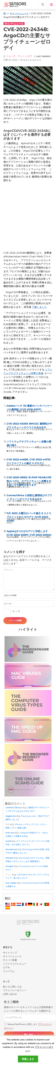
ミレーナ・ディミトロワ (19, 56)
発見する (7, 947)
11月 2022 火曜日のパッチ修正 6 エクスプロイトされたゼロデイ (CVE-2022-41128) (29, 514)
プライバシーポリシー (14, 990)
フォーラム (9, 971)
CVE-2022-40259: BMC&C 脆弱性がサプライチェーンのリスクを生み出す (29, 424)
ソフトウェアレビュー (14, 963)
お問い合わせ (10, 993)
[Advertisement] (28, 220)
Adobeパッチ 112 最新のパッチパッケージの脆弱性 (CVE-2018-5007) (29, 407)
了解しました (39, 307)
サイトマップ (10, 952)
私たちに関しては (12, 986)
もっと (6, 981)
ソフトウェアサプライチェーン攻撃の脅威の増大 (29, 442)
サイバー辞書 (10, 959)
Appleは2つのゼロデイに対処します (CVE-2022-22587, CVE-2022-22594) (29, 532)
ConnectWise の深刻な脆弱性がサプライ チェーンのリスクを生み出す (29, 496)
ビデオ (6, 967)
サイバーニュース (19, 13)
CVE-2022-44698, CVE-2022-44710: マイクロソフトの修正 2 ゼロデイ (29, 460)
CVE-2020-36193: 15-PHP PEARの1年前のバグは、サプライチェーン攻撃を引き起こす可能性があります (29, 478)
